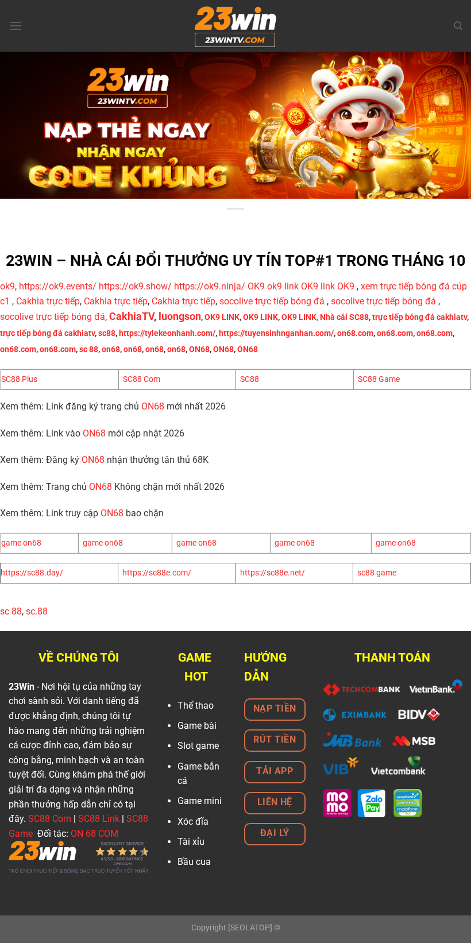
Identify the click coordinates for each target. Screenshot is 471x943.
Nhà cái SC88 (344, 317)
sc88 (106, 333)
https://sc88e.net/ (272, 573)
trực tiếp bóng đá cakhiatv (419, 317)
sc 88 (88, 349)
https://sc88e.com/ (156, 573)
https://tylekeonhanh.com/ (167, 333)
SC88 (249, 379)
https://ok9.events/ (57, 286)
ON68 (199, 349)
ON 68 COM (94, 833)
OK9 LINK (222, 317)
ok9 (7, 286)
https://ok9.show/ (135, 286)
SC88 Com (141, 379)
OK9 (256, 286)
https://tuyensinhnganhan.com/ (276, 333)
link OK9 (301, 286)
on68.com (355, 333)
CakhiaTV (131, 316)
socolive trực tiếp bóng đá (272, 301)
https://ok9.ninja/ (209, 286)
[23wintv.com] (235, 26)
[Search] (458, 26)
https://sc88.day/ (32, 573)
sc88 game (376, 573)
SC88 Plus (19, 379)
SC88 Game (379, 379)
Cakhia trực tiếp (48, 301)
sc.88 (37, 611)
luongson (180, 316)
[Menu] (15, 25)
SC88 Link (98, 818)
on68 (111, 349)
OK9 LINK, (299, 317)
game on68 (21, 543)
